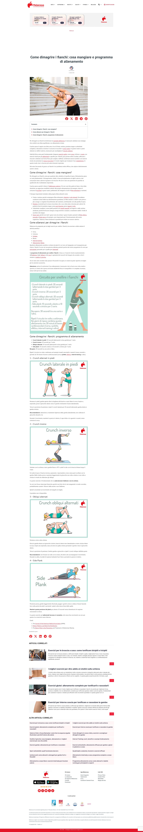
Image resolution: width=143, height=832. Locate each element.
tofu (74, 206)
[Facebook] (39, 790)
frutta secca (42, 217)
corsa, (72, 154)
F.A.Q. (82, 778)
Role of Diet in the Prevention (44, 628)
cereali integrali (64, 208)
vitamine (66, 197)
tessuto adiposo (68, 151)
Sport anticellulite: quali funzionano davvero (44, 751)
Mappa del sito (102, 780)
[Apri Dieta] (54, 4)
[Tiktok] (52, 790)
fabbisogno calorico (54, 186)
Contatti (67, 780)
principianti (33, 249)
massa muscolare (48, 161)
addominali (45, 156)
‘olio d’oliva (83, 215)
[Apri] (101, 4)
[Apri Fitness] (88, 4)
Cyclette (35, 236)
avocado (35, 217)
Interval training (37, 240)
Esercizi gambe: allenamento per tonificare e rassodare (47, 745)
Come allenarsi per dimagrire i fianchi (44, 132)
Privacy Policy (101, 775)
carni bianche (59, 206)
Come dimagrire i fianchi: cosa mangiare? (45, 129)
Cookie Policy (101, 777)
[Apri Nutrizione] (64, 4)
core (49, 255)
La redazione (68, 777)
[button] (66, 118)
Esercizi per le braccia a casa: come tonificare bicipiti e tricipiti (77, 650)
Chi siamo (67, 775)
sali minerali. (73, 197)
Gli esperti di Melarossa (71, 778)
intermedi (55, 249)
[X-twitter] (49, 790)
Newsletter (100, 778)
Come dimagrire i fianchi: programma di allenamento (48, 135)
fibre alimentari (75, 190)
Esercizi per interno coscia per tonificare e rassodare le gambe (77, 702)
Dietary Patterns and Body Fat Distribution (45, 626)
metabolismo (80, 161)
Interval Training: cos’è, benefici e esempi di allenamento (91, 739)
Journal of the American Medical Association (48, 623)
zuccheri (39, 190)
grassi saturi (66, 148)
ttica (69, 354)
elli (67, 354)
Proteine (35, 204)
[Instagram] (42, 790)
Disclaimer (67, 782)
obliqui (43, 255)
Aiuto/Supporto (85, 775)
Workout (71, 30)
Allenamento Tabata (38, 243)
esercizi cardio (63, 154)
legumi (70, 206)
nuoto (82, 154)
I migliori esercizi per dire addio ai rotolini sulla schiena (74, 669)
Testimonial (84, 777)
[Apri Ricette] (72, 4)
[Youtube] (46, 790)
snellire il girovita (41, 257)
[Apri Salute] (80, 4)
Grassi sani (36, 215)
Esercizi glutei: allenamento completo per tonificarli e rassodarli (78, 685)
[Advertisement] (71, 43)
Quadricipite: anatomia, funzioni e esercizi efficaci (89, 751)
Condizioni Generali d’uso (87, 780)
